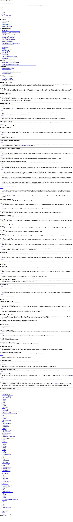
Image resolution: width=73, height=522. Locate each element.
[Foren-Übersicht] (6, 0)
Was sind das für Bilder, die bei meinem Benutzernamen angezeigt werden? (11, 32)
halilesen (6, 515)
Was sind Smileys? (4, 48)
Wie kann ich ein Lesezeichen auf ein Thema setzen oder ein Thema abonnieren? (11, 72)
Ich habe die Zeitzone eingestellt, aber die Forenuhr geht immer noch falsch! (11, 31)
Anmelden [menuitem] (3, 11)
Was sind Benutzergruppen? (5, 55)
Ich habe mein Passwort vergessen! (6, 25)
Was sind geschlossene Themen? (6, 51)
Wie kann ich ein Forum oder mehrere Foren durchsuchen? (9, 67)
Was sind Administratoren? (5, 54)
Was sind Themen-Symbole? (5, 52)
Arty (3, 515)
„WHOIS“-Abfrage (56, 383)
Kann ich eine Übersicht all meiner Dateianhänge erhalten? (9, 76)
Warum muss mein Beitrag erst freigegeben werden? (8, 44)
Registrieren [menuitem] (3, 12)
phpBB (4, 514)
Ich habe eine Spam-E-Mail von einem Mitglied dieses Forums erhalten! (10, 62)
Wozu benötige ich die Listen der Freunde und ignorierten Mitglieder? (10, 64)
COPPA (41, 98)
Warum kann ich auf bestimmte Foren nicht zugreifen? (8, 40)
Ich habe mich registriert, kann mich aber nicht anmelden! (9, 23)
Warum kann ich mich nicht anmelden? (6, 24)
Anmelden (3, 13)
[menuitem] (4, 511)
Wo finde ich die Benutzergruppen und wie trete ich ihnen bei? (9, 56)
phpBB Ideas (36, 379)
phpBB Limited (24, 145)
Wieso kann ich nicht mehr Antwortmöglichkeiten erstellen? (9, 39)
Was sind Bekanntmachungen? (5, 50)
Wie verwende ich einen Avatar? (6, 33)
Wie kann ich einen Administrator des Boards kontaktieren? (9, 80)
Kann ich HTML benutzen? (5, 47)
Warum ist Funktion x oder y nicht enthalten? (7, 79)
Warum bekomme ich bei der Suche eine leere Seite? (8, 68)
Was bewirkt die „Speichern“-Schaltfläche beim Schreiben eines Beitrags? (11, 43)
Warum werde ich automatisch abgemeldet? (7, 26)
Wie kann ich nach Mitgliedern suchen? (6, 69)
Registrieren (3, 14)
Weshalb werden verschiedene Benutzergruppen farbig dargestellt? (10, 57)
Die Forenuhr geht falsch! (5, 30)
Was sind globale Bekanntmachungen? (6, 49)
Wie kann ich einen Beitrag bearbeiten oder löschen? (8, 37)
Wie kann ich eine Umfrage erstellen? (6, 38)
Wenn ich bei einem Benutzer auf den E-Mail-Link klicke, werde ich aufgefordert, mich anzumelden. (14, 34)
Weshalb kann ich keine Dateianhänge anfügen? (7, 41)
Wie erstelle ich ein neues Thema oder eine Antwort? (8, 36)
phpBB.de (29, 145)
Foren (2, 9)
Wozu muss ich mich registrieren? (6, 21)
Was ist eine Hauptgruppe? (5, 58)
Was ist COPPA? (4, 22)
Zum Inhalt (1, 7)
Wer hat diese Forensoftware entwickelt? (7, 78)
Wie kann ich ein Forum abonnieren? (6, 73)
